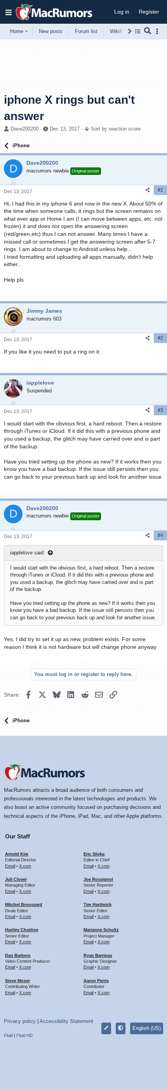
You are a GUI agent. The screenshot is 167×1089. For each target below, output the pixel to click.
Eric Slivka (94, 854)
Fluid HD (24, 1035)
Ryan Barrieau (98, 955)
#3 (160, 410)
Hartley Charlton (21, 929)
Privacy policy (20, 1021)
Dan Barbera (17, 955)
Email (10, 866)
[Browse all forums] (138, 31)
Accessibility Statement (66, 1021)
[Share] (147, 190)
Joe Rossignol (98, 879)
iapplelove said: (27, 553)
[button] (8, 12)
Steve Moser (17, 980)
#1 (160, 190)
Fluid (8, 1035)
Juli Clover (16, 879)
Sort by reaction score (116, 129)
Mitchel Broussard (23, 904)
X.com (25, 866)
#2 (160, 338)
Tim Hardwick (97, 904)
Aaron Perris (96, 980)
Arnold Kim (16, 854)
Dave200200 (24, 129)
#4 (160, 535)
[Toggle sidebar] (158, 31)
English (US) (146, 1028)
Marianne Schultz (101, 929)
